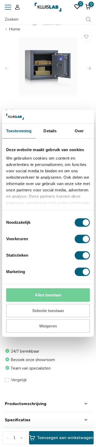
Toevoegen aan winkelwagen (65, 437)
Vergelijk (19, 380)
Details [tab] (50, 131)
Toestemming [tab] (18, 131)
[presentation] (7, 69)
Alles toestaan (48, 295)
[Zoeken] (88, 19)
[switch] (82, 239)
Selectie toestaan (48, 310)
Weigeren (48, 326)
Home (14, 29)
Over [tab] (79, 131)
